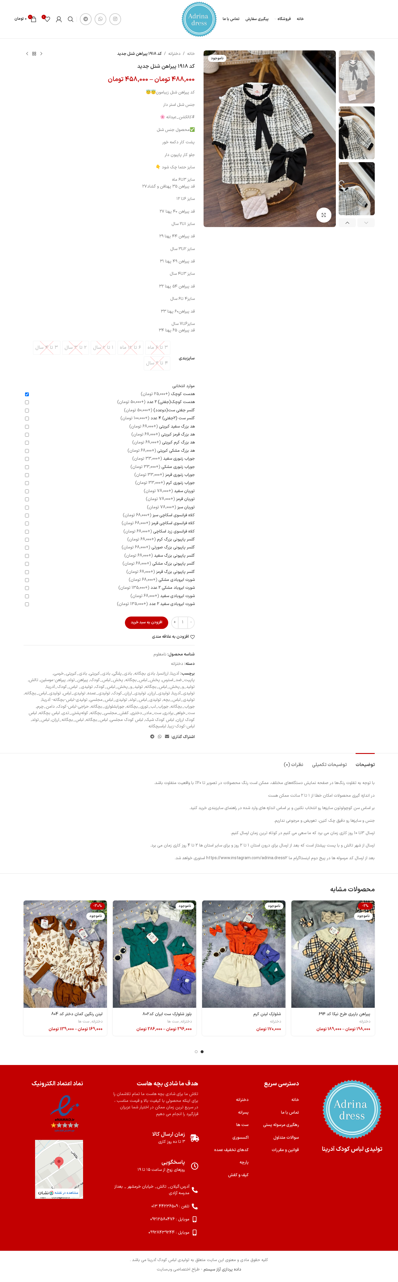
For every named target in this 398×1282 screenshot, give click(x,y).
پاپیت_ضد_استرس (178, 680)
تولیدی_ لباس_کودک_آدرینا (69, 687)
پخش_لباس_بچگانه (142, 680)
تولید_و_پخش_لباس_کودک (119, 687)
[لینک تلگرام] (86, 19)
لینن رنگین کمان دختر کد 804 (77, 1014)
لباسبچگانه (157, 726)
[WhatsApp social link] (100, 19)
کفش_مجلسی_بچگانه (109, 713)
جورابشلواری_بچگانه (107, 707)
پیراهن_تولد (78, 680)
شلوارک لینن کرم (267, 1014)
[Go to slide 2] (196, 1051)
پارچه (244, 1162)
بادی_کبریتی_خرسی (70, 673)
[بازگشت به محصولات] (34, 53)
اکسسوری (240, 1138)
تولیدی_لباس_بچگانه (43, 693)
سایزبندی (187, 358)
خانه (191, 54)
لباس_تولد (40, 720)
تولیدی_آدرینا (183, 693)
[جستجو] (71, 19)
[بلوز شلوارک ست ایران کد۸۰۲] (154, 954)
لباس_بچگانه (97, 720)
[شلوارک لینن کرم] (243, 954)
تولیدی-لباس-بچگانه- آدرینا (64, 700)
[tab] (365, 762)
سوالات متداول (286, 1138)
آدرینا (175, 673)
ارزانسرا (163, 673)
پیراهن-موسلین (53, 680)
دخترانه (174, 54)
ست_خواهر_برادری (179, 713)
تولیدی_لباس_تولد (145, 700)
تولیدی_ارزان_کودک (129, 693)
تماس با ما (290, 1113)
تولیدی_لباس (74, 693)
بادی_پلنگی (122, 673)
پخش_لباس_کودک (106, 680)
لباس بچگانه (49, 713)
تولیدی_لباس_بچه (179, 700)
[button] (366, 222)
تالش (33, 680)
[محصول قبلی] (41, 53)
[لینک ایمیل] (167, 737)
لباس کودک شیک (159, 720)
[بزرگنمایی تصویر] (323, 215)
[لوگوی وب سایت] (199, 19)
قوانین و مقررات (285, 1150)
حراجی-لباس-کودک (73, 707)
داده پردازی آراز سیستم (222, 1269)
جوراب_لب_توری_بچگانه (147, 707)
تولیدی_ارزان (159, 693)
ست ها (173, 1022)
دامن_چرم (46, 707)
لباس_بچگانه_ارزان (68, 720)
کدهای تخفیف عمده (231, 1150)
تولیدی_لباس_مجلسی (108, 700)
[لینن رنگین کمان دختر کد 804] (65, 954)
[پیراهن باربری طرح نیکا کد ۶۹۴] (333, 954)
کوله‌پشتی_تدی (75, 713)
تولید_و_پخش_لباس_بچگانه (170, 687)
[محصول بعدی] (27, 53)
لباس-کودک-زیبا (181, 726)
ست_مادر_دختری (146, 713)
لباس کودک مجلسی (126, 720)
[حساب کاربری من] (59, 19)
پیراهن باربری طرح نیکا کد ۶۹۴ (344, 1014)
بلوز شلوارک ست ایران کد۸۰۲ (167, 1014)
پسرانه (243, 1113)
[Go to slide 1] (202, 1051)
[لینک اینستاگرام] (115, 19)
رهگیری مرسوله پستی (281, 1125)
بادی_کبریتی (99, 673)
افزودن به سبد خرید (146, 622)
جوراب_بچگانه (183, 707)
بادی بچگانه (144, 673)
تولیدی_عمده (98, 693)
